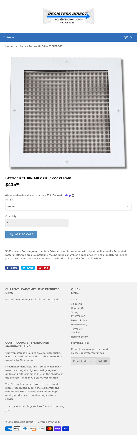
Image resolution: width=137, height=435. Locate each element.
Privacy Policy (79, 324)
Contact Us (77, 308)
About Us (76, 303)
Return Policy (79, 320)
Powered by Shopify (48, 421)
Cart (131, 37)
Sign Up (102, 361)
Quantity (10, 216)
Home (9, 46)
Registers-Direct (23, 421)
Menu (10, 37)
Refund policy (79, 336)
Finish (9, 199)
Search (75, 299)
